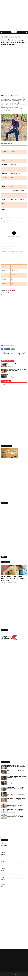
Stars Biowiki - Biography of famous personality (17, 974)
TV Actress (4, 886)
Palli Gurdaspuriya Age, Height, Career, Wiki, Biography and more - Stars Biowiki (17, 815)
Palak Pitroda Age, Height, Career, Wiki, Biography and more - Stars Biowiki (15, 788)
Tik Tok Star (4, 881)
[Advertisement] (14, 15)
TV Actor (3, 884)
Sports (3, 877)
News (3, 863)
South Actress (4, 872)
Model (3, 861)
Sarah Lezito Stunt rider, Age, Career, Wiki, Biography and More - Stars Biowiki (16, 375)
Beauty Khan (10, 143)
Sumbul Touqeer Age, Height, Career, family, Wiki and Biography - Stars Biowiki (16, 766)
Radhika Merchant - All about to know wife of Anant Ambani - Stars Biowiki (16, 799)
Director (3, 854)
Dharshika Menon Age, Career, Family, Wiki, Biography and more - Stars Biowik (16, 804)
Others (3, 866)
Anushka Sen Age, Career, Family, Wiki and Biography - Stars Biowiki (16, 777)
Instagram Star (6, 345)
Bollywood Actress (5, 847)
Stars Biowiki (4, 46)
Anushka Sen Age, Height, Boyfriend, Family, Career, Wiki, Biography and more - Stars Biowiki (13, 578)
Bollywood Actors (5, 845)
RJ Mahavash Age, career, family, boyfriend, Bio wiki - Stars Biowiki (16, 370)
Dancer (3, 852)
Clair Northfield (11, 290)
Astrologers (4, 843)
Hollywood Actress (5, 856)
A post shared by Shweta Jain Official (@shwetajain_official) (14, 251)
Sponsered (4, 875)
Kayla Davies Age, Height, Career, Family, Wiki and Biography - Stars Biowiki (16, 364)
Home (2, 36)
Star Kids (3, 879)
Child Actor (4, 850)
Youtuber (6, 36)
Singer (3, 870)
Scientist (3, 868)
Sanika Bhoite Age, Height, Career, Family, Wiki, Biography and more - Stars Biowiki (16, 793)
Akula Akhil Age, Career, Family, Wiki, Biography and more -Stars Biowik (15, 810)
